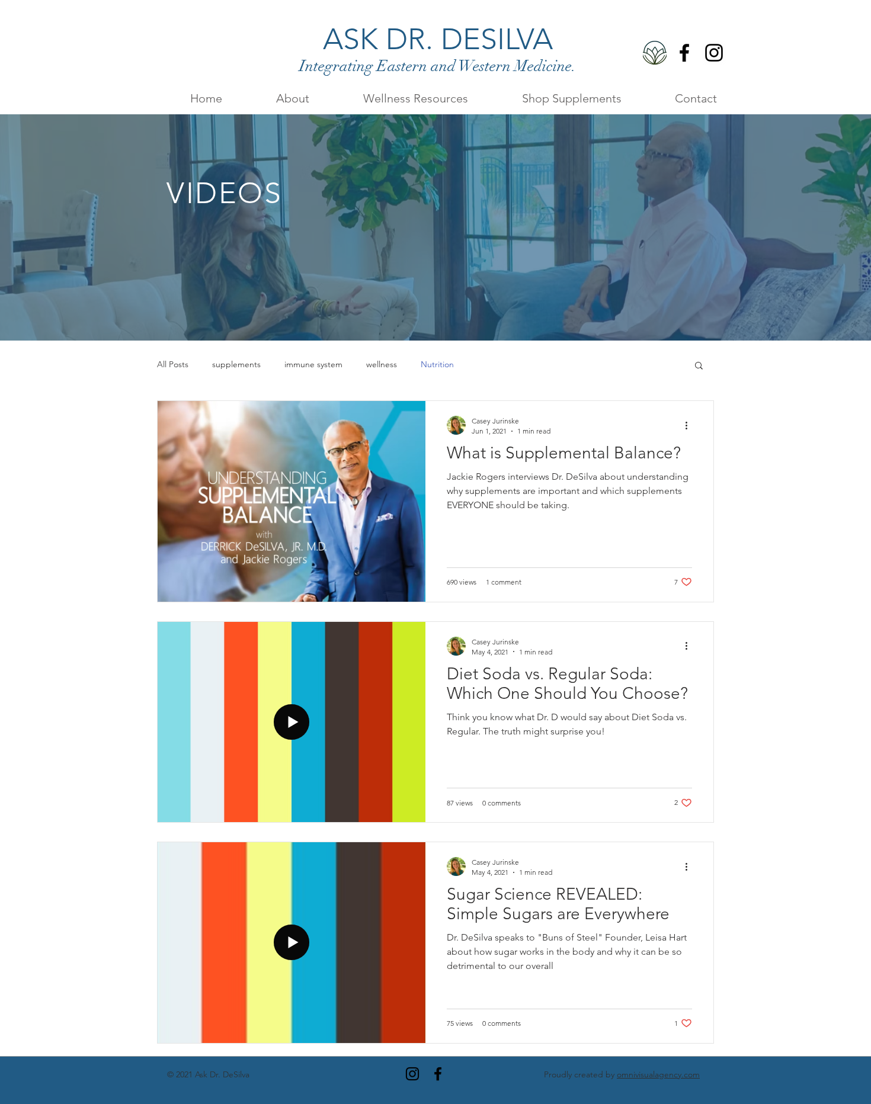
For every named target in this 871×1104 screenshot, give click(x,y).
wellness (381, 364)
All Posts (172, 364)
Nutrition (437, 364)
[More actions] (690, 425)
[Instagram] (714, 53)
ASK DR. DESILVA (438, 39)
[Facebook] (684, 53)
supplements (236, 364)
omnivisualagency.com (658, 1074)
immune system (313, 364)
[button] (397, 98)
